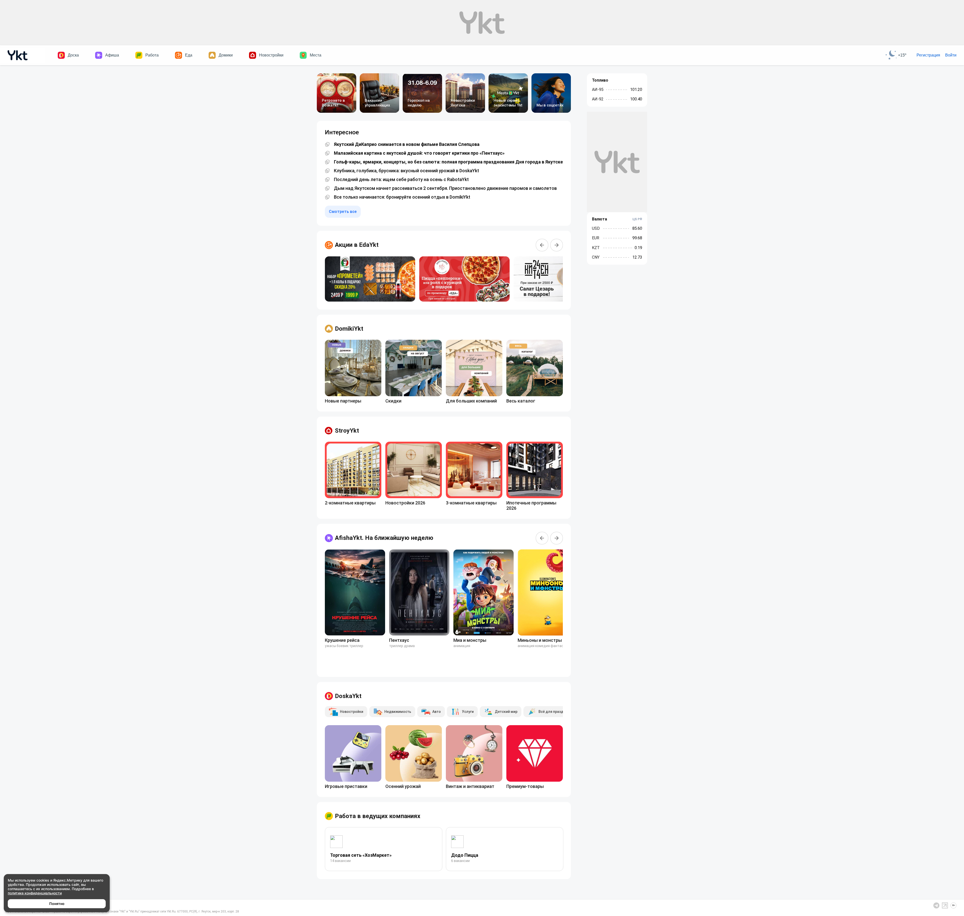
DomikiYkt (349, 328)
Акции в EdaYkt (357, 244)
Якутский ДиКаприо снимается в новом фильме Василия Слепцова (406, 144)
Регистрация (928, 55)
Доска (73, 55)
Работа (152, 55)
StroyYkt (347, 430)
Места (315, 55)
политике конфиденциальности (35, 893)
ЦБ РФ (637, 219)
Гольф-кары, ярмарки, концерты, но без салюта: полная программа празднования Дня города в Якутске (448, 161)
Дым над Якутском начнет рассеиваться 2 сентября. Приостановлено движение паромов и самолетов (445, 188)
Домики (226, 55)
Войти (950, 55)
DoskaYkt (348, 696)
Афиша (112, 55)
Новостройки (271, 55)
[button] (542, 245)
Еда (188, 55)
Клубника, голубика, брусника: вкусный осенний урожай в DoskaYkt (406, 170)
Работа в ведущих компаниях (377, 816)
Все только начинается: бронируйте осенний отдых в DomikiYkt (402, 197)
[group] (370, 279)
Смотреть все (343, 211)
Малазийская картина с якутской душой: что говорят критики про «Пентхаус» (419, 153)
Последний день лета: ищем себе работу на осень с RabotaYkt (401, 179)
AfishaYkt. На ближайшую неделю (384, 537)
